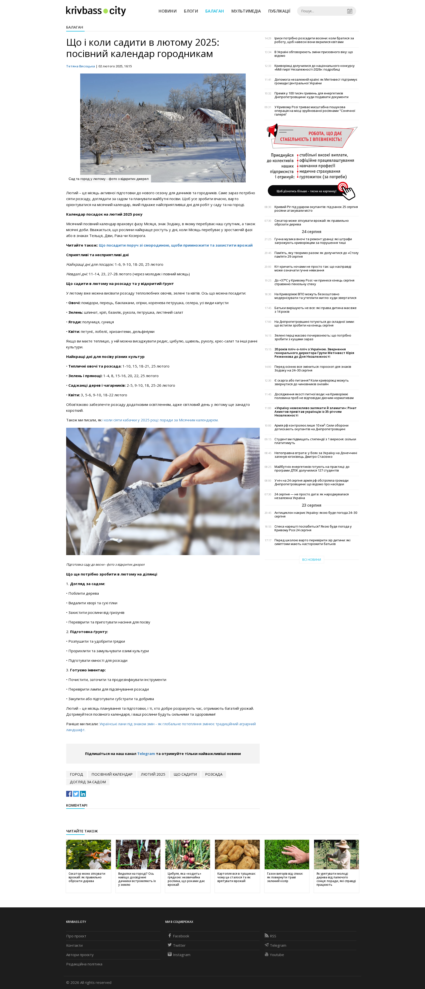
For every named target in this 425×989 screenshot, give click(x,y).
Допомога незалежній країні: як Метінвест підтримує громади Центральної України (315, 81)
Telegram (146, 753)
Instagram (181, 954)
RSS (273, 935)
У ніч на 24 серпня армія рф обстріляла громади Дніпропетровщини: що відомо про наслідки (311, 482)
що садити (185, 774)
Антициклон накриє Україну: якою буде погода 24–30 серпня (315, 514)
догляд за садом (88, 781)
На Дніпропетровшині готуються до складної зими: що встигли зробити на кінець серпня (314, 323)
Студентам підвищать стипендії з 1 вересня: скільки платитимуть (315, 441)
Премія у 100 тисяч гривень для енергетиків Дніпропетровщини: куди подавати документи (311, 95)
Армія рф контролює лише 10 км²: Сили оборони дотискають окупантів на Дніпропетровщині (311, 427)
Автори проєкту (80, 954)
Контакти (74, 945)
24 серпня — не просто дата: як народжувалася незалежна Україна (311, 496)
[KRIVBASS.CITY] (96, 11)
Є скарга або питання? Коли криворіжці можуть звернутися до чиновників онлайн (311, 382)
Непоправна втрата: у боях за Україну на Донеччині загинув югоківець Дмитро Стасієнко (315, 454)
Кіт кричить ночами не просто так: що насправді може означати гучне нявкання (312, 268)
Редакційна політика (84, 963)
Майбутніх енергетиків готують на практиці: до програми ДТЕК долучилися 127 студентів (311, 468)
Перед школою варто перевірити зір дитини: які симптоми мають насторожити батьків (312, 542)
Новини (168, 11)
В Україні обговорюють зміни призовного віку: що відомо (313, 54)
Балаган (214, 11)
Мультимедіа (246, 11)
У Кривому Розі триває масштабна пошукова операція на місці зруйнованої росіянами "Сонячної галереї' (314, 110)
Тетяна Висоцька (80, 66)
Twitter (179, 945)
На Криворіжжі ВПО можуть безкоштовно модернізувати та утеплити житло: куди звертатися (315, 296)
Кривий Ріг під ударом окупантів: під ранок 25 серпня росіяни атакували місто (316, 208)
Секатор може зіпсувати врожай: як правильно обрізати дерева (311, 222)
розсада (213, 774)
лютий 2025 (153, 774)
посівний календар (112, 774)
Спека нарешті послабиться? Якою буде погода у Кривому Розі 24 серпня (313, 528)
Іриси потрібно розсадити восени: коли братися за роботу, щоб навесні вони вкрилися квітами (314, 40)
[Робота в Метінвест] (312, 162)
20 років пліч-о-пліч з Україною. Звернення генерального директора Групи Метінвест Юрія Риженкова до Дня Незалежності (314, 352)
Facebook (181, 935)
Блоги (191, 11)
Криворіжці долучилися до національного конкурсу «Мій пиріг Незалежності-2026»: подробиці (314, 67)
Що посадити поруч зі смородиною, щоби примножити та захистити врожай (176, 245)
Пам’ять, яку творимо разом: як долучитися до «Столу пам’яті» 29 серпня (316, 254)
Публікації (279, 11)
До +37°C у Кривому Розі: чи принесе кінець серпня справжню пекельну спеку (314, 282)
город (76, 774)
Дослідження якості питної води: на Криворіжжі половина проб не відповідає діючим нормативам (314, 396)
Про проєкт (76, 935)
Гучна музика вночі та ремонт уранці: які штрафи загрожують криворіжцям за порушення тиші (313, 241)
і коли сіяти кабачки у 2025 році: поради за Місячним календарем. (160, 419)
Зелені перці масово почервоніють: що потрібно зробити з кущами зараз (312, 337)
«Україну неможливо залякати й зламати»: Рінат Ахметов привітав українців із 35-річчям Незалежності (315, 411)
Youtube (277, 954)
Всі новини (311, 560)
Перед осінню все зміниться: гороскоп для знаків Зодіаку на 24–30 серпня (312, 368)
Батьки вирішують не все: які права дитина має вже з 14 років (315, 309)
